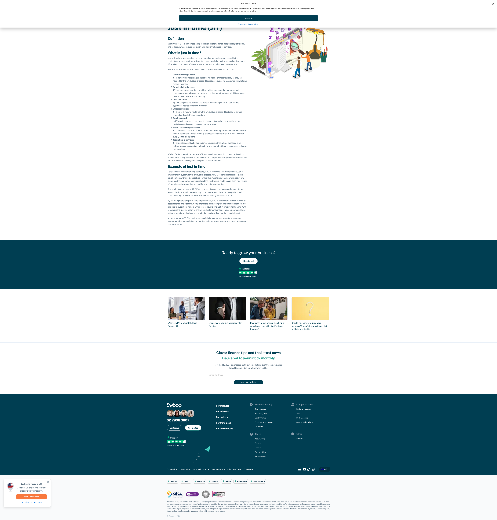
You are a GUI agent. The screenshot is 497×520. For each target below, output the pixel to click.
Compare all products (304, 422)
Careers (258, 443)
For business (222, 405)
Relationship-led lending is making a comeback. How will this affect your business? (267, 326)
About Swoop (260, 439)
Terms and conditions (201, 469)
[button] (493, 3)
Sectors (299, 413)
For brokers (222, 417)
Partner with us (260, 452)
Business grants (261, 413)
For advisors (222, 411)
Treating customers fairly (221, 469)
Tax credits (259, 427)
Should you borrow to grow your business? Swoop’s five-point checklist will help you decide (309, 326)
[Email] (248, 375)
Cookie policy (242, 24)
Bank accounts (302, 418)
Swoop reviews (260, 456)
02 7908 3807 (178, 420)
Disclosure (237, 469)
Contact (258, 448)
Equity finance (260, 418)
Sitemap (299, 438)
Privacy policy (253, 24)
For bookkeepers (224, 428)
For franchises (223, 422)
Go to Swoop (31, 496)
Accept (248, 18)
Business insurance (303, 409)
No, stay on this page (31, 502)
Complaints (248, 469)
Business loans (260, 409)
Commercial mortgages (264, 422)
